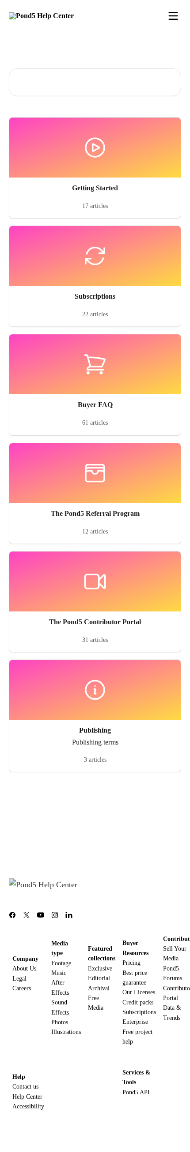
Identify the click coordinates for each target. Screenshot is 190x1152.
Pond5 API (136, 1092)
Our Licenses (138, 992)
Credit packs (137, 1002)
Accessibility (28, 1106)
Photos (59, 1022)
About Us (24, 968)
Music (58, 973)
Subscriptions (139, 1012)
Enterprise (135, 1022)
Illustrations (66, 1032)
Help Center (27, 1096)
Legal (19, 978)
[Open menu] (173, 16)
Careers (21, 988)
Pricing (131, 962)
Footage (61, 963)
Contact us (25, 1086)
